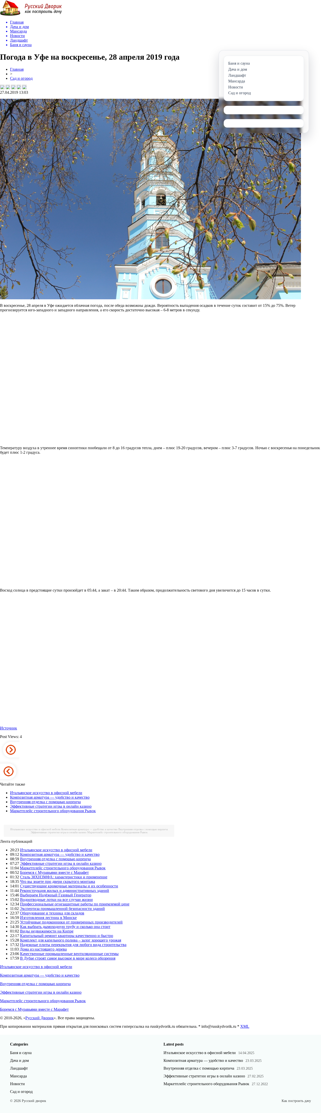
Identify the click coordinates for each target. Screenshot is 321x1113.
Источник (8, 728)
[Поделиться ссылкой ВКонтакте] (2, 87)
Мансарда (18, 1076)
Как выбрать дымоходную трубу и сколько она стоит (65, 926)
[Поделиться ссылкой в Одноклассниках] (24, 87)
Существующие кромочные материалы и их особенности (69, 886)
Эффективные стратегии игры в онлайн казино (51, 806)
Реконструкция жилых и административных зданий (64, 890)
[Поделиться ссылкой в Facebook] (8, 87)
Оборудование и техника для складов (52, 913)
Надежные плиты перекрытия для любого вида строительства (73, 945)
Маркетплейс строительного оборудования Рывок (53, 811)
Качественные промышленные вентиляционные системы (69, 954)
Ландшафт (19, 1068)
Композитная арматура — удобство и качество (50, 797)
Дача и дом (19, 1060)
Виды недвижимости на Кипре (46, 931)
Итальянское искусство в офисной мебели (46, 793)
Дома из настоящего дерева (43, 949)
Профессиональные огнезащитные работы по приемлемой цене (74, 904)
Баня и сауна (21, 1053)
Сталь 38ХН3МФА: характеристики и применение (63, 877)
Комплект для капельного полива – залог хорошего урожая (70, 940)
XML (244, 1026)
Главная (17, 69)
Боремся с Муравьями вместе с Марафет (54, 872)
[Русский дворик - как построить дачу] (31, 15)
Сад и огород (21, 78)
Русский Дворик (39, 1018)
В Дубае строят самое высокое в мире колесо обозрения (67, 958)
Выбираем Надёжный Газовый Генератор (55, 895)
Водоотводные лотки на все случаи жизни (56, 899)
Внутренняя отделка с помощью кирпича (45, 802)
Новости (17, 1084)
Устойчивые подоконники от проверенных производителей (71, 922)
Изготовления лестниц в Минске (48, 917)
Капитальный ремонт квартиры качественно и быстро (66, 936)
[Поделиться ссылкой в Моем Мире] (19, 87)
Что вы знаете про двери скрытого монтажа (57, 881)
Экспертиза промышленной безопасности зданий (62, 908)
